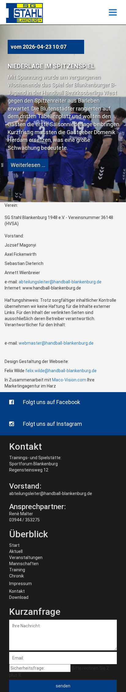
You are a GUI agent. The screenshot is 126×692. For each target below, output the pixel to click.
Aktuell (16, 551)
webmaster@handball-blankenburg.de (56, 343)
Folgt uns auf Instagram (52, 424)
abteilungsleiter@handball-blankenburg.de (60, 281)
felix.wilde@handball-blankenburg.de (61, 370)
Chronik (16, 575)
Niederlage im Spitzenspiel (51, 66)
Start (14, 545)
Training (17, 569)
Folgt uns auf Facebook (51, 402)
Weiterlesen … (28, 165)
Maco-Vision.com (69, 379)
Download (18, 597)
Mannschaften (24, 563)
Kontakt (17, 591)
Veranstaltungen (26, 557)
